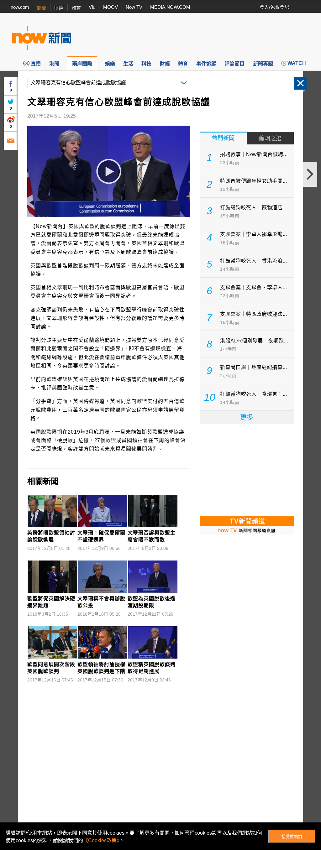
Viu (92, 7)
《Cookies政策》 (101, 840)
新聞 (41, 8)
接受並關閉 (292, 836)
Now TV (134, 7)
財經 (59, 8)
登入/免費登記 (274, 7)
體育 (76, 8)
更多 (247, 417)
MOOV (110, 7)
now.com (20, 7)
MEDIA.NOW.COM (170, 7)
